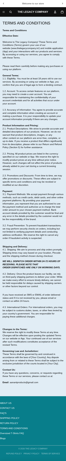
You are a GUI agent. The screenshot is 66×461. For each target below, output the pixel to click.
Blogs (3, 438)
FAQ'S (3, 413)
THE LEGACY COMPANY (36, 449)
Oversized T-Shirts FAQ (12, 433)
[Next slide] (62, 3)
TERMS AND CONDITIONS (14, 428)
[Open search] (10, 11)
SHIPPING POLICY (9, 418)
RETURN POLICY (9, 423)
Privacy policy (31, 454)
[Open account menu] (55, 11)
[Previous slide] (3, 3)
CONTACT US (7, 408)
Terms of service (50, 454)
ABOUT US (5, 403)
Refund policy (14, 454)
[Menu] (3, 12)
